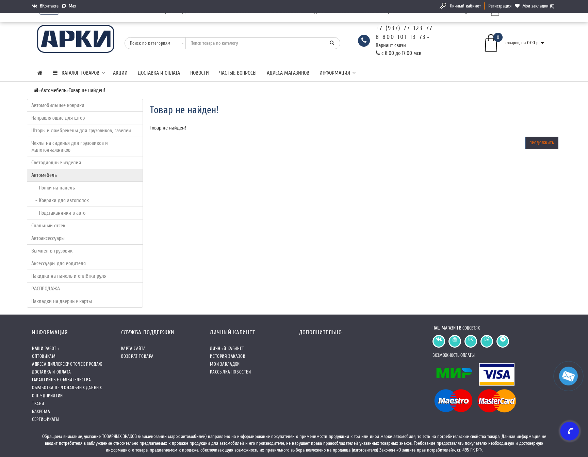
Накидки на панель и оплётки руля (69, 276)
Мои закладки (225, 364)
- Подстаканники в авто (58, 213)
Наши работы (46, 348)
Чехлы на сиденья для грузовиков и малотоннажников (69, 146)
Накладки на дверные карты (61, 301)
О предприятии (47, 395)
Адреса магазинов (288, 73)
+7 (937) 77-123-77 (404, 28)
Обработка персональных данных (67, 387)
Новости (199, 73)
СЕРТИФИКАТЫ (46, 419)
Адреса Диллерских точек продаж (67, 364)
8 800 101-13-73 (401, 37)
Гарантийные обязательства (61, 379)
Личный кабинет (465, 6)
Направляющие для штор (58, 118)
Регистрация (499, 6)
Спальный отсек (48, 226)
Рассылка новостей (230, 372)
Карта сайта (133, 348)
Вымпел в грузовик (51, 251)
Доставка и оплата (159, 73)
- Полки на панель (53, 188)
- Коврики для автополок (60, 200)
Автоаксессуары (48, 238)
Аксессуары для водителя (58, 263)
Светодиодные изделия (56, 162)
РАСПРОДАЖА (45, 289)
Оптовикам (43, 356)
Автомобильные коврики (57, 105)
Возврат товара (137, 356)
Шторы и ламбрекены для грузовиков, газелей (81, 130)
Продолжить (541, 142)
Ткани (38, 403)
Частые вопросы (238, 73)
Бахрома (41, 411)
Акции (120, 73)
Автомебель (44, 175)
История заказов (227, 356)
